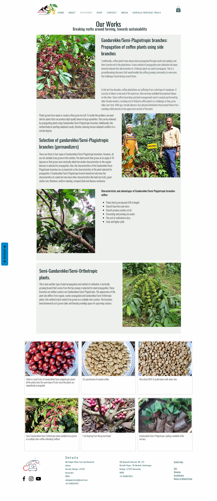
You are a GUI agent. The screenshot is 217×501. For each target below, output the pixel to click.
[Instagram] (31, 479)
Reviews (4, 254)
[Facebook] (24, 479)
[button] (178, 9)
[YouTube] (38, 479)
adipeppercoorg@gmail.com (76, 479)
